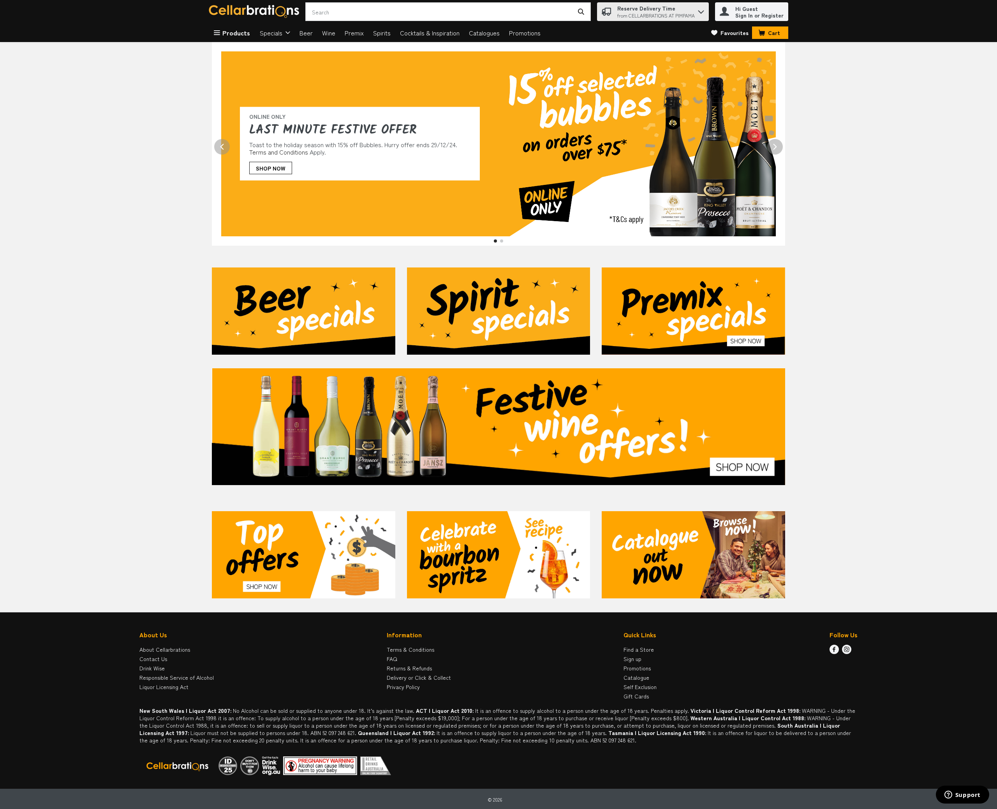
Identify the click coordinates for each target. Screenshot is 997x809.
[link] (730, 32)
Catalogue (636, 677)
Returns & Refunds (409, 668)
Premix (354, 32)
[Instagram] (846, 651)
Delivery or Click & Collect (419, 677)
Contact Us (153, 659)
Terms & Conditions (410, 649)
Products (236, 32)
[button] (701, 10)
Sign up (632, 659)
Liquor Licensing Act (163, 687)
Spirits (382, 32)
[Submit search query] (581, 11)
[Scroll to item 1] (495, 241)
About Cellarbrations (164, 649)
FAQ (392, 659)
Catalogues (484, 32)
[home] (255, 12)
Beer (306, 32)
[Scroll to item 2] (501, 241)
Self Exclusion (640, 687)
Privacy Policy (403, 687)
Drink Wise (152, 668)
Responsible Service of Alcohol (176, 677)
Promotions (525, 32)
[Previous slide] (222, 147)
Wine (328, 32)
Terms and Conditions (278, 152)
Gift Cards (636, 696)
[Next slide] (775, 147)
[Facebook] (834, 651)
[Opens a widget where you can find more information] (962, 795)
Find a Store (639, 649)
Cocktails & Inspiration (430, 32)
